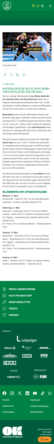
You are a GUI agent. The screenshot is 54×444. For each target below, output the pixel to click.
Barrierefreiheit (36, 412)
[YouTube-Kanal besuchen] (35, 393)
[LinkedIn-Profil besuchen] (27, 393)
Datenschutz (8, 406)
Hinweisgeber (8, 412)
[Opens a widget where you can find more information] (44, 440)
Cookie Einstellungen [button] (39, 406)
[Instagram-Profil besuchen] (12, 393)
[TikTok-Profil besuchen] (42, 393)
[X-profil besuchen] (20, 393)
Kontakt (6, 400)
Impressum (35, 400)
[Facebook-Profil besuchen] (4, 393)
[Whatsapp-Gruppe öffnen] (49, 393)
